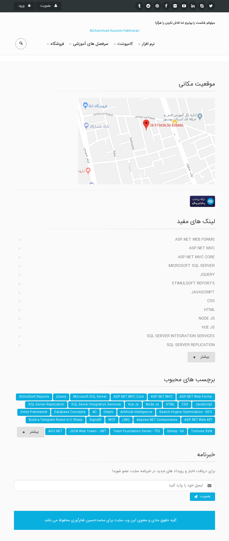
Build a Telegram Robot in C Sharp (55, 419)
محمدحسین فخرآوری (88, 520)
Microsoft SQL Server (192, 266)
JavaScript (203, 292)
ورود (21, 6)
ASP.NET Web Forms (195, 239)
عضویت (46, 6)
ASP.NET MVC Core (196, 257)
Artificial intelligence (136, 412)
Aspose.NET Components (157, 419)
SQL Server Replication (191, 345)
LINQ (126, 419)
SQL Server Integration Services (181, 336)
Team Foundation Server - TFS (136, 431)
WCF (111, 419)
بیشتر (205, 357)
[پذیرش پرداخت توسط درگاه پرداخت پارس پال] (114, 201)
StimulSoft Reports (193, 283)
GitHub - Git (175, 431)
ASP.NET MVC (202, 248)
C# (94, 412)
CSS (211, 301)
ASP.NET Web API (198, 419)
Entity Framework (33, 412)
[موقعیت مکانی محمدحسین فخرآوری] (114, 141)
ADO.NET (55, 431)
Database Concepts (69, 412)
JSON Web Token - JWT (87, 431)
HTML (209, 310)
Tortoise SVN (201, 431)
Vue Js (208, 327)
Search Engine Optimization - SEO (185, 412)
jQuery (207, 275)
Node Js (207, 318)
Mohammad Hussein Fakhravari (114, 30)
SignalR (95, 419)
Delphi (108, 412)
